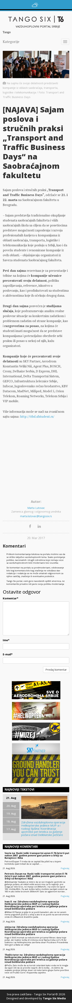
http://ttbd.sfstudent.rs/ (37, 416)
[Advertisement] (36, 460)
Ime (6, 640)
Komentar (10, 598)
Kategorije (11, 41)
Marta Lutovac (36, 508)
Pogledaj (65, 868)
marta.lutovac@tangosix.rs (36, 516)
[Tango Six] (36, 19)
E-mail (8, 654)
